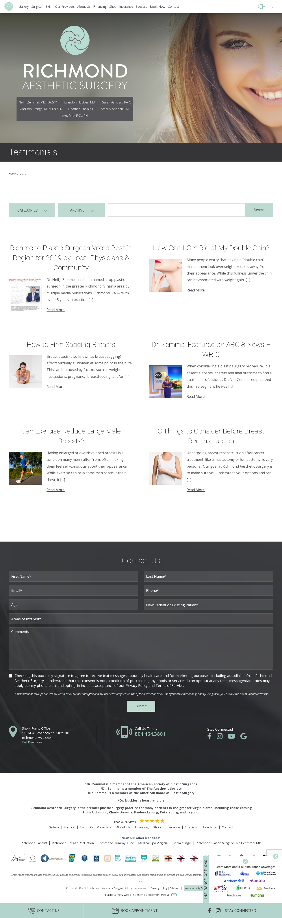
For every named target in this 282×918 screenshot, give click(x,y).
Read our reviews (125, 822)
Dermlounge (181, 843)
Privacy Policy (158, 888)
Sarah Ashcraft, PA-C (116, 102)
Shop (113, 6)
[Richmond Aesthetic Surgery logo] (8, 9)
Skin (49, 6)
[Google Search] (270, 6)
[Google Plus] (245, 737)
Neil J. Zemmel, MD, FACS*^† (39, 102)
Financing (100, 6)
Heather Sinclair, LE (81, 109)
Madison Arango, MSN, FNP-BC (41, 109)
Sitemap (175, 888)
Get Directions (32, 742)
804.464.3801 (150, 733)
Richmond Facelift (34, 843)
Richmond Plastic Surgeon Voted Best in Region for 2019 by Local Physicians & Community (71, 258)
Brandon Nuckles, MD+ (80, 102)
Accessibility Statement (199, 888)
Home (12, 173)
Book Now (157, 6)
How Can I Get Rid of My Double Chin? (211, 248)
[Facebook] (211, 737)
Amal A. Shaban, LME (115, 109)
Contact (173, 6)
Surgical (36, 6)
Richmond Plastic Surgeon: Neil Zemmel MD (228, 843)
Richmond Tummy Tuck (116, 843)
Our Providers (65, 6)
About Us (84, 6)
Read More (55, 309)
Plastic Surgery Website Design (124, 895)
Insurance (126, 6)
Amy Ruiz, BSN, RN (75, 116)
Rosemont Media (158, 895)
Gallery (24, 6)
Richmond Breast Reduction (73, 843)
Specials (141, 6)
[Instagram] (222, 737)
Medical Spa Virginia (153, 843)
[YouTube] (233, 737)
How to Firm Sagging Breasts (71, 344)
